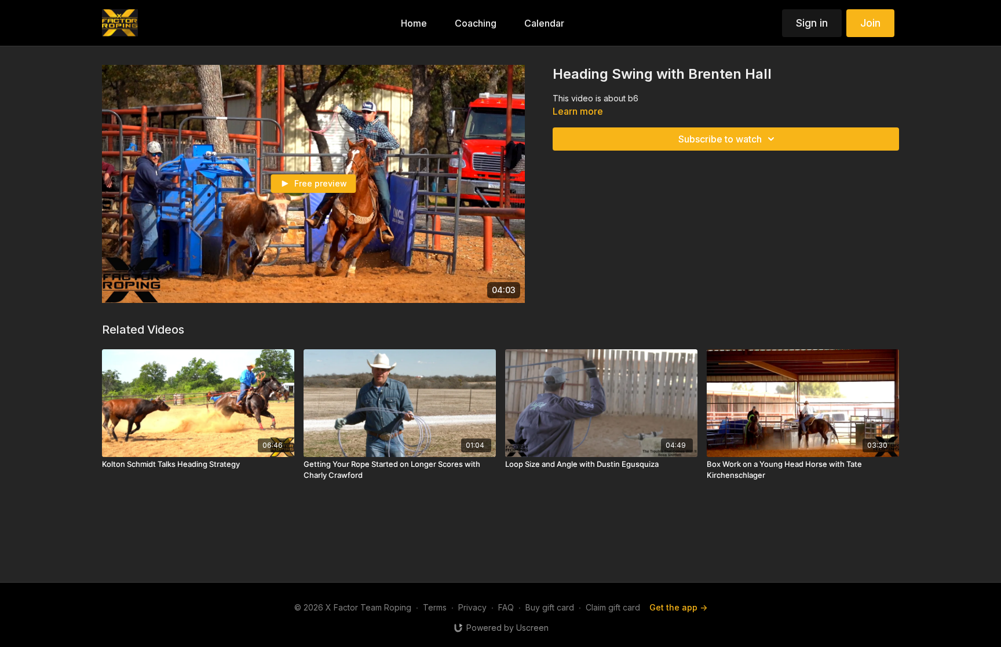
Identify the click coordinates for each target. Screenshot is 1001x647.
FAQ (506, 607)
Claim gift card (613, 607)
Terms (435, 607)
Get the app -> (678, 607)
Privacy (472, 607)
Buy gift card (549, 607)
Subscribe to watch (720, 139)
